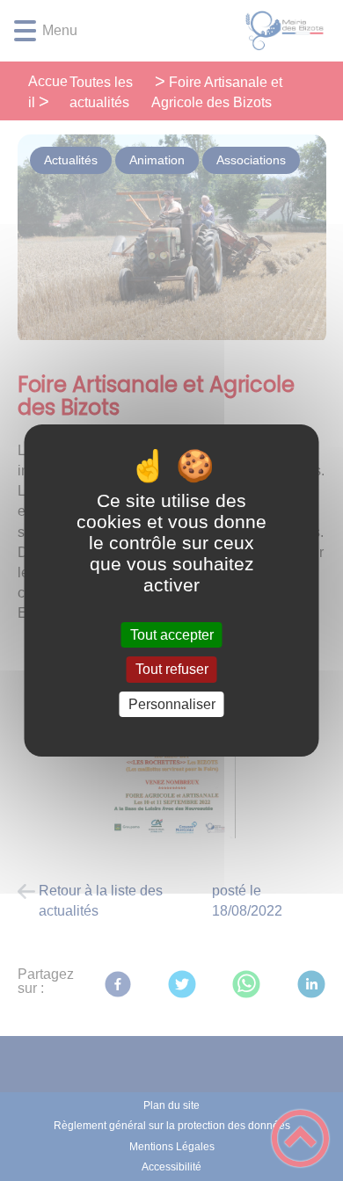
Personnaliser (171, 704)
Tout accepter (172, 634)
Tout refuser (171, 670)
